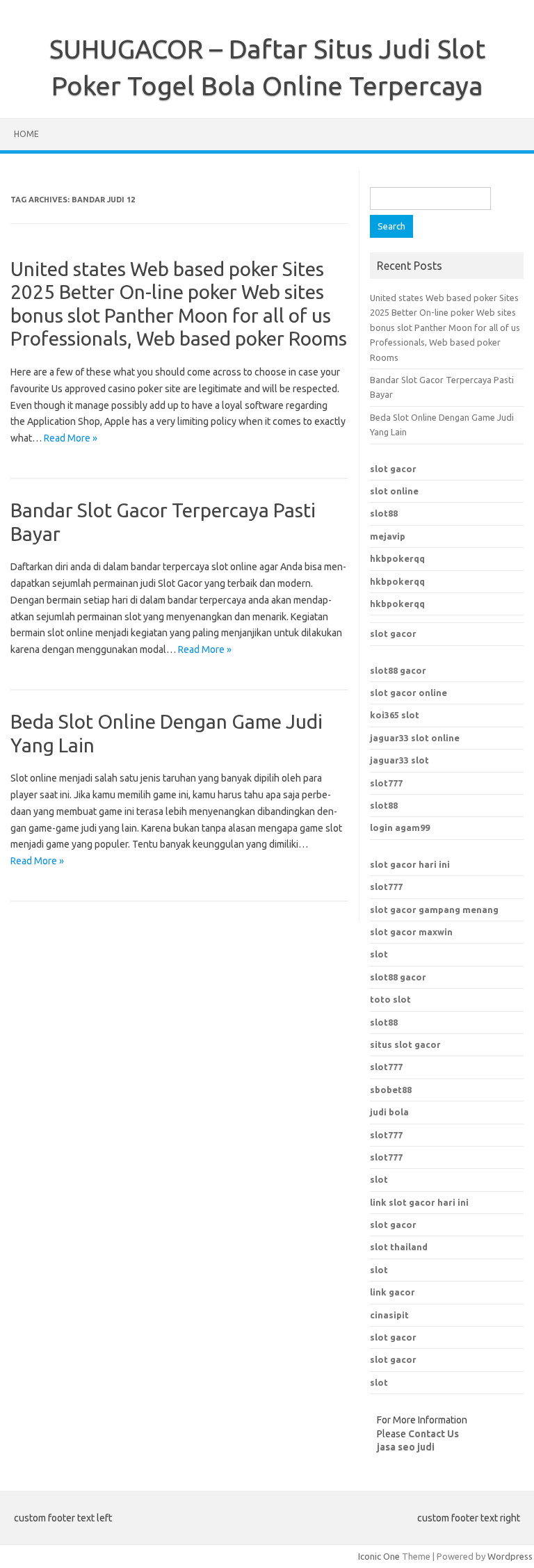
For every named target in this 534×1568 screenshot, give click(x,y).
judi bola (389, 1112)
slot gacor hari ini (410, 864)
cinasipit (389, 1315)
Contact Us (433, 1433)
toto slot (390, 999)
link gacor (392, 1292)
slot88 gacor (398, 977)
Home (26, 133)
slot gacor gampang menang (434, 909)
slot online (394, 491)
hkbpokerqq (397, 558)
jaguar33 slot (399, 760)
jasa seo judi (406, 1447)
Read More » (70, 438)
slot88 (384, 513)
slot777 (386, 783)
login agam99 (400, 827)
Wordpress (510, 1556)
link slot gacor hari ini (419, 1202)
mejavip (387, 536)
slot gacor (393, 469)
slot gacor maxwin (411, 932)
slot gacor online (408, 692)
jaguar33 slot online (415, 738)
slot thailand (399, 1247)
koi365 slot (394, 715)
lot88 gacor (398, 670)
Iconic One (379, 1556)
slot (379, 954)
